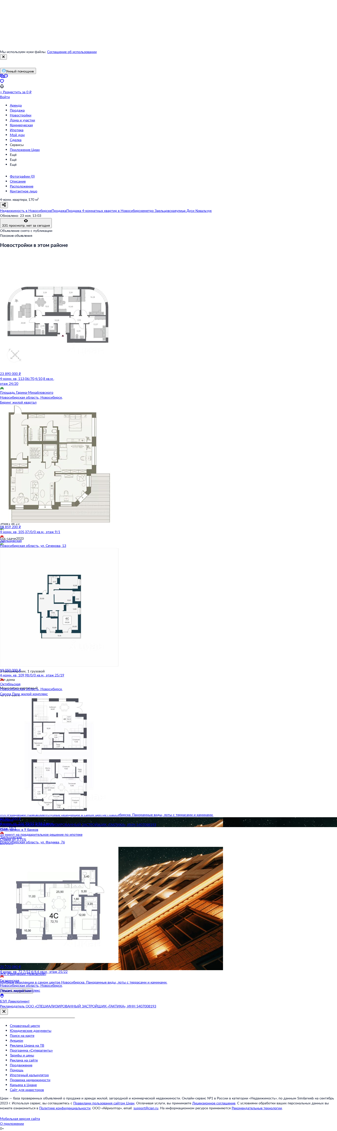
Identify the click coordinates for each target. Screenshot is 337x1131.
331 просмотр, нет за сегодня (26, 225)
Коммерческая (21, 125)
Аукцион (16, 1040)
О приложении (12, 1123)
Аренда (16, 105)
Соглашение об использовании (72, 51)
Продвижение (21, 1065)
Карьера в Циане (23, 1084)
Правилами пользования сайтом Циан (103, 1103)
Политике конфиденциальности (65, 1108)
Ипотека (16, 130)
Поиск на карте (22, 1035)
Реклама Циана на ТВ (27, 1045)
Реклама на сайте (24, 1060)
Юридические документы (30, 1030)
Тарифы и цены (22, 1055)
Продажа (17, 110)
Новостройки (20, 115)
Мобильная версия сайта (20, 1118)
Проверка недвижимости (30, 1079)
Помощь (16, 1070)
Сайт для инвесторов (27, 1089)
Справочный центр (25, 1025)
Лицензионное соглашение (213, 1103)
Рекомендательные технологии (257, 1108)
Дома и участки (22, 120)
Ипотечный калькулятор (29, 1075)
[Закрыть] (3, 57)
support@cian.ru (145, 1108)
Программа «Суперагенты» (31, 1050)
